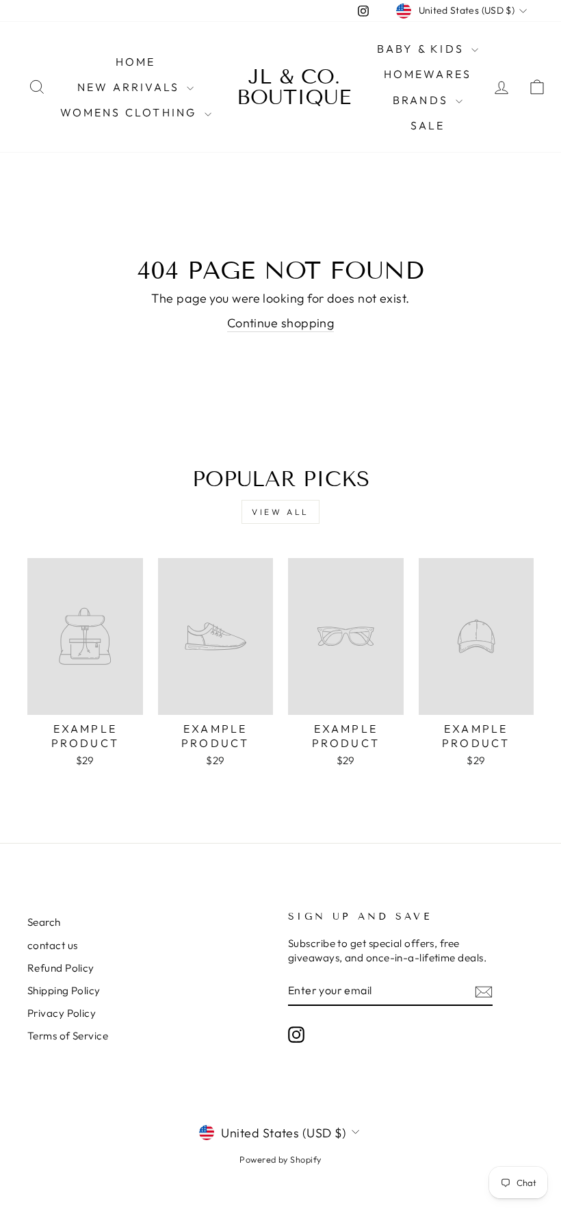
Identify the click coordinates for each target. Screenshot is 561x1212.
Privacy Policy (61, 1013)
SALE (427, 125)
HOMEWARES (428, 74)
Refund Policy (60, 967)
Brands (422, 100)
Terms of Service (67, 1035)
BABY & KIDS (422, 48)
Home (136, 61)
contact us (52, 945)
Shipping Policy (64, 990)
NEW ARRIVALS (130, 87)
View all (280, 512)
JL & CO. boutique (294, 87)
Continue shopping (281, 323)
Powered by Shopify (280, 1159)
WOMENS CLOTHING (130, 112)
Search (44, 922)
